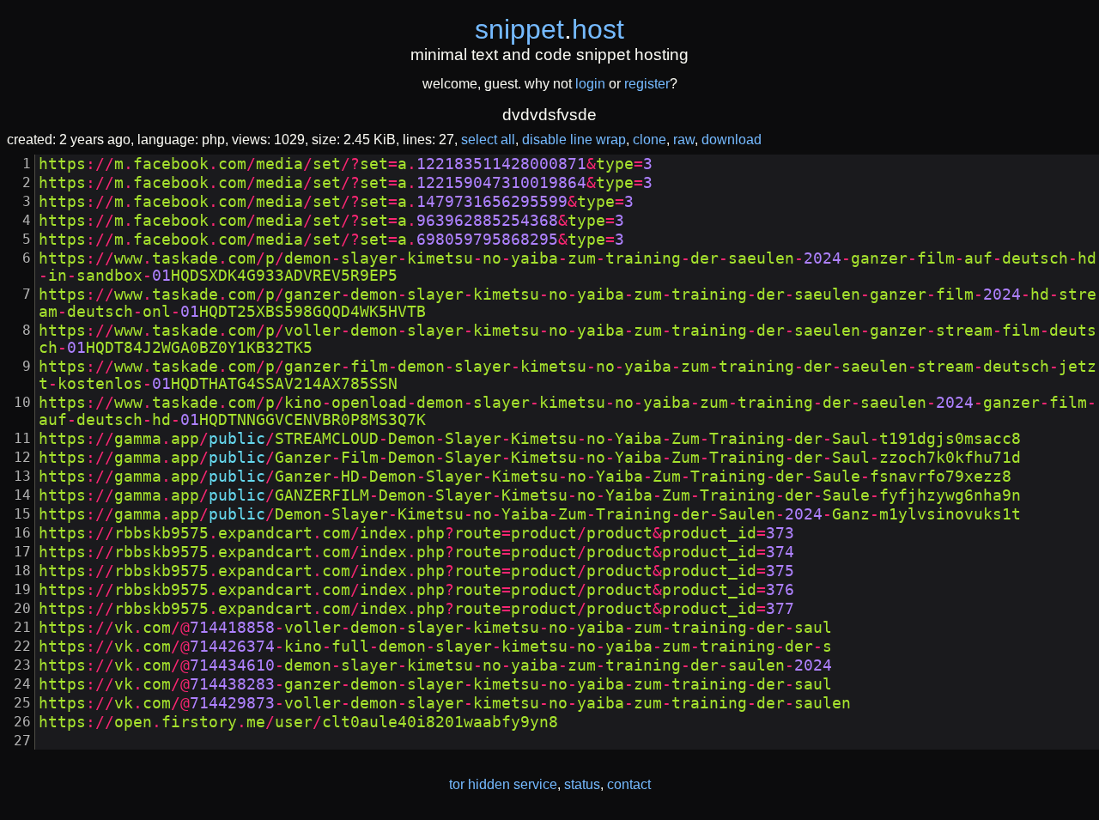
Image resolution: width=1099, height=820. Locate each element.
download (731, 139)
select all (488, 139)
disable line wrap (574, 139)
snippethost (549, 29)
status (582, 784)
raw (684, 139)
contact (629, 784)
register (647, 83)
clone (649, 139)
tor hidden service (503, 784)
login (590, 83)
